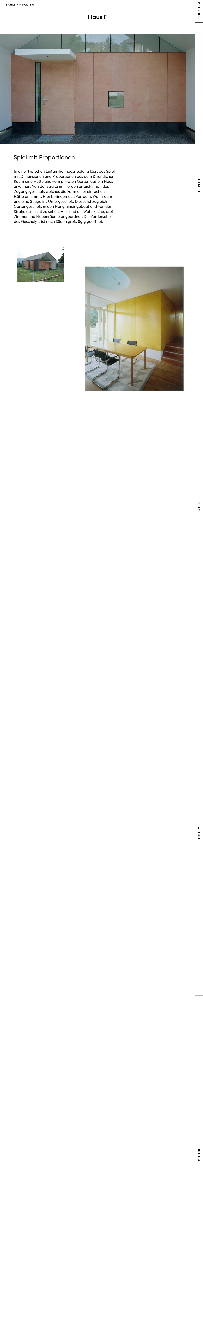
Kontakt (199, 1157)
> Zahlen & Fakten (18, 4)
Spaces (199, 508)
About (199, 833)
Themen (199, 184)
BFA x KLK (199, 11)
